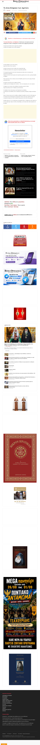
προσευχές (10, 206)
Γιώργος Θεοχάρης (8, 346)
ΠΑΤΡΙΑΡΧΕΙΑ (4, 698)
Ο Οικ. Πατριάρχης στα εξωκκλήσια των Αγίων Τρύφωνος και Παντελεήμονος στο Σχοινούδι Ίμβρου (18, 719)
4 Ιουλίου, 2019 (11, 374)
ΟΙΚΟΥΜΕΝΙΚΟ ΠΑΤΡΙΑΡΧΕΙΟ (7, 695)
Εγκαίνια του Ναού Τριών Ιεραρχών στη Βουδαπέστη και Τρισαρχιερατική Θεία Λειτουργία (17, 724)
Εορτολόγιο (7, 205)
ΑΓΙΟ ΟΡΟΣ (4, 704)
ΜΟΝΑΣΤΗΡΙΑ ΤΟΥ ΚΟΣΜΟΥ (6, 705)
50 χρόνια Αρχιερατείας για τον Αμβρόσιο (25, 188)
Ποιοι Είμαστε (9, 733)
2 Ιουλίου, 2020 (11, 388)
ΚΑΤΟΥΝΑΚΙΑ (11, 365)
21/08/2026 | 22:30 (23, 170)
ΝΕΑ (14, 201)
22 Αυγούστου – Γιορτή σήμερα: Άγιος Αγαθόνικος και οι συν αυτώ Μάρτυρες (15, 716)
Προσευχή (16, 206)
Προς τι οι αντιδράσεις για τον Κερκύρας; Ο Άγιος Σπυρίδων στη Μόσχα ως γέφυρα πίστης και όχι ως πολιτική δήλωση (18, 344)
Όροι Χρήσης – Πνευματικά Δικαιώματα (24, 733)
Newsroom (8, 10)
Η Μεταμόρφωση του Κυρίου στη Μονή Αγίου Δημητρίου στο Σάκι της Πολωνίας (15, 721)
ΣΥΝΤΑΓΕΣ (4, 710)
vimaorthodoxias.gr (7, 735)
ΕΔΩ (12, 203)
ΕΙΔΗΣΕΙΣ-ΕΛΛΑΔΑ (5, 699)
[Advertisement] (20, 56)
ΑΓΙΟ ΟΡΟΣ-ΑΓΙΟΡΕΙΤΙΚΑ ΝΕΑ (7, 703)
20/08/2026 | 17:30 (23, 190)
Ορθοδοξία (6, 201)
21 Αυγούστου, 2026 (14, 346)
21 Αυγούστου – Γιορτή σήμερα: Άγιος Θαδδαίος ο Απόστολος (20, 353)
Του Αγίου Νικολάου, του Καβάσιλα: (11, 42)
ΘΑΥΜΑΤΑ (4, 708)
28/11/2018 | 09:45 (14, 10)
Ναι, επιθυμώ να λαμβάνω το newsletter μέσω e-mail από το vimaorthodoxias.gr (19, 144)
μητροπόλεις (21, 201)
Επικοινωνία (15, 733)
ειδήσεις (15, 214)
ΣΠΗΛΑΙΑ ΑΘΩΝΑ (12, 369)
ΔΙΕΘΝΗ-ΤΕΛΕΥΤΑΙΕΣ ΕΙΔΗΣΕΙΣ (7, 700)
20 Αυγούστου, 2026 (11, 363)
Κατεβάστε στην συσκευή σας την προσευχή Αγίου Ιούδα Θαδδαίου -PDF (22, 373)
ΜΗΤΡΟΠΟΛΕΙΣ (4, 696)
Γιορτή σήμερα (13, 205)
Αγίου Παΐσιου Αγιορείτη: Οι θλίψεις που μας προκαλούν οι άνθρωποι (24, 179)
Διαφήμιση (4, 733)
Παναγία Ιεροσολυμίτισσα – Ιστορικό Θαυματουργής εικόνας (25, 168)
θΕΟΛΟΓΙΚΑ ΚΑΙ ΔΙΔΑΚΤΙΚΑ (23, 10)
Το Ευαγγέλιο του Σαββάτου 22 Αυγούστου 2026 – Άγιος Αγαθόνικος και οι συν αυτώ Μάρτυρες (17, 723)
